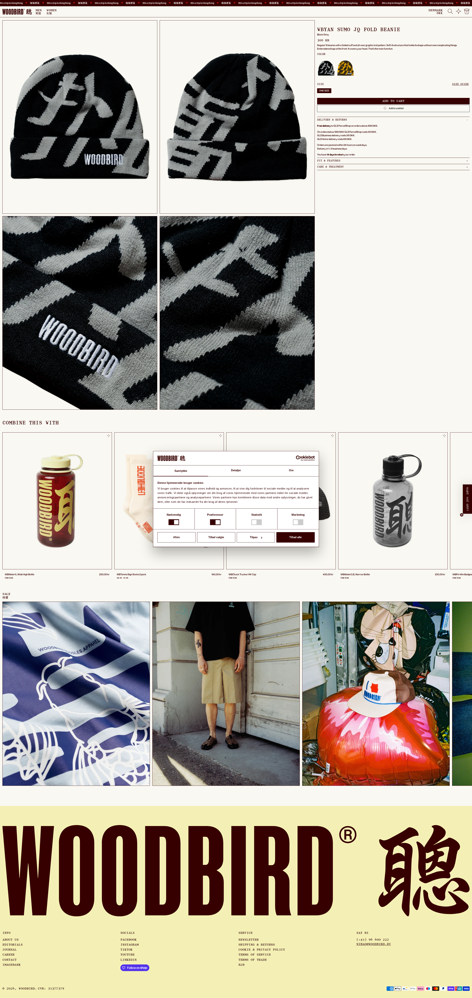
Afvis (176, 537)
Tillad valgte (216, 537)
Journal (9, 949)
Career (8, 954)
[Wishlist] (458, 12)
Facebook (128, 939)
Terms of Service (254, 954)
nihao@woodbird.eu (373, 944)
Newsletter (248, 939)
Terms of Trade (252, 959)
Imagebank (11, 964)
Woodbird (27, 988)
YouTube (127, 954)
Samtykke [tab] (180, 471)
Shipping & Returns (256, 944)
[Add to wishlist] (108, 436)
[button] (450, 11)
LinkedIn (128, 959)
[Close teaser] (462, 515)
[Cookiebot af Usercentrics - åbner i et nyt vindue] (298, 458)
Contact (9, 959)
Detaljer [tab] (236, 470)
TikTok (126, 949)
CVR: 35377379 (51, 988)
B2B (241, 964)
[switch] (215, 522)
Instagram (129, 944)
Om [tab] (291, 470)
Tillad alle (295, 537)
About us (10, 939)
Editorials (12, 944)
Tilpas (254, 537)
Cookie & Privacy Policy (261, 949)
